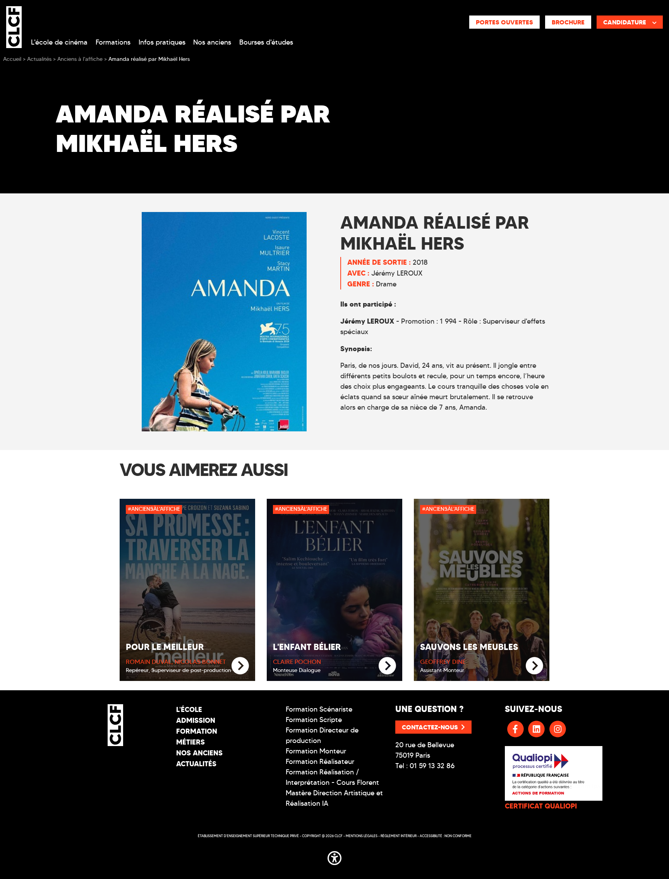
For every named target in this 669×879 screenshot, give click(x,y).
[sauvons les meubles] (534, 666)
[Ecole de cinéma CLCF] (14, 25)
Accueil (12, 59)
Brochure (568, 22)
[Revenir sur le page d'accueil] (116, 725)
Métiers (190, 742)
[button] (334, 856)
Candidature (624, 22)
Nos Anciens (199, 752)
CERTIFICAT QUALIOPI (541, 805)
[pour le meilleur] (240, 666)
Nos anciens (212, 42)
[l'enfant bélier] (387, 666)
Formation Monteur (316, 751)
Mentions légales (361, 836)
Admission (195, 720)
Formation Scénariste (319, 709)
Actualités (196, 763)
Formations (113, 42)
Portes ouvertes (504, 22)
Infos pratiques (162, 42)
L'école (189, 709)
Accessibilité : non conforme (446, 836)
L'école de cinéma (59, 42)
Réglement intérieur (399, 836)
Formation (196, 731)
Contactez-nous (430, 727)
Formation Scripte (314, 719)
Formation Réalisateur (320, 761)
